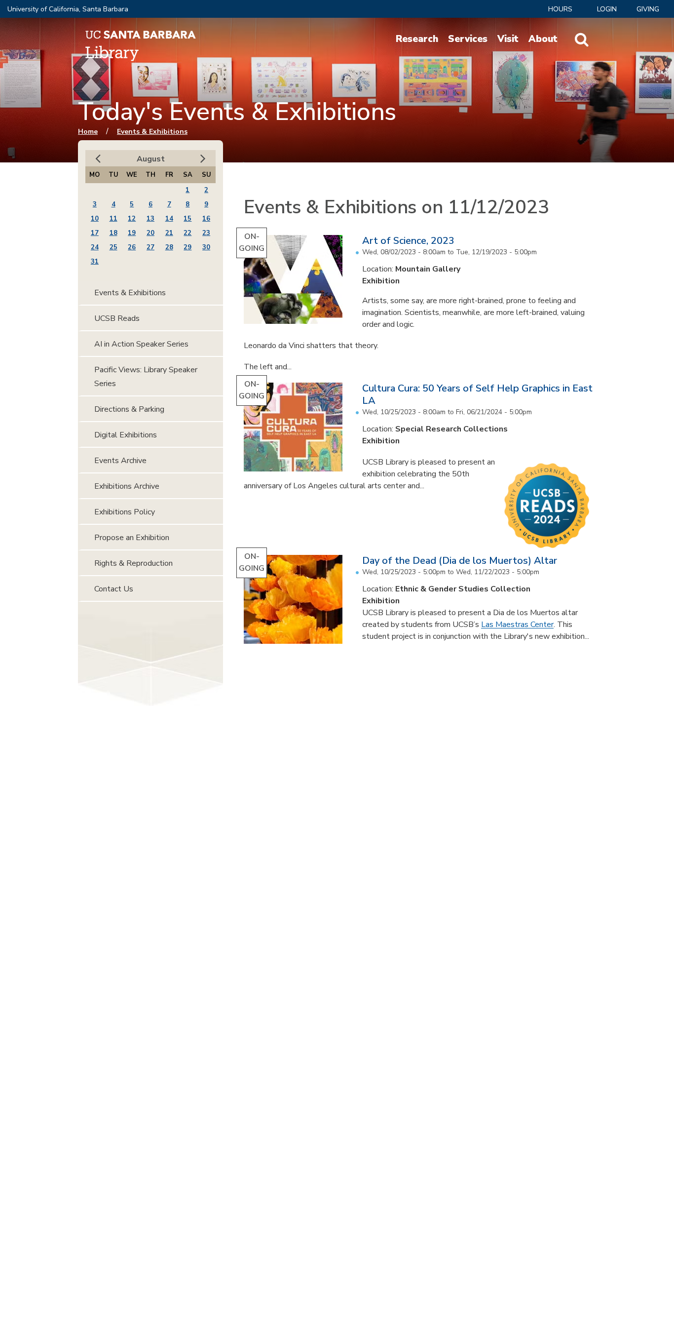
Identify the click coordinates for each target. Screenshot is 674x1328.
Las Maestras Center (517, 624)
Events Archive (120, 460)
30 (206, 247)
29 (187, 247)
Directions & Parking (129, 409)
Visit (508, 39)
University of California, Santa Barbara (67, 9)
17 (95, 233)
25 (113, 247)
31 (95, 261)
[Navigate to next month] (203, 158)
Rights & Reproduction (133, 563)
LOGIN (607, 9)
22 (187, 233)
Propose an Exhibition (131, 537)
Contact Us (113, 589)
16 (206, 218)
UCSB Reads (117, 318)
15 (187, 218)
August (151, 159)
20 (150, 233)
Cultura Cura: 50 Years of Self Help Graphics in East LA (477, 394)
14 (169, 218)
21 (169, 233)
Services (467, 39)
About (543, 39)
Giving (648, 9)
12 (132, 218)
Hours (560, 9)
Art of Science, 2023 (408, 240)
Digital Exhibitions (125, 435)
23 (206, 233)
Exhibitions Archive (126, 486)
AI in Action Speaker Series (141, 344)
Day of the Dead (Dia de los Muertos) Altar (459, 560)
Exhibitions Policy (124, 512)
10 (95, 218)
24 (95, 247)
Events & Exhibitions (152, 131)
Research (417, 39)
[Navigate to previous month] (98, 158)
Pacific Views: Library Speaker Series (145, 376)
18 (113, 233)
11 (113, 218)
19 (132, 233)
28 (169, 247)
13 (150, 218)
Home (88, 131)
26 (132, 247)
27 (150, 247)
